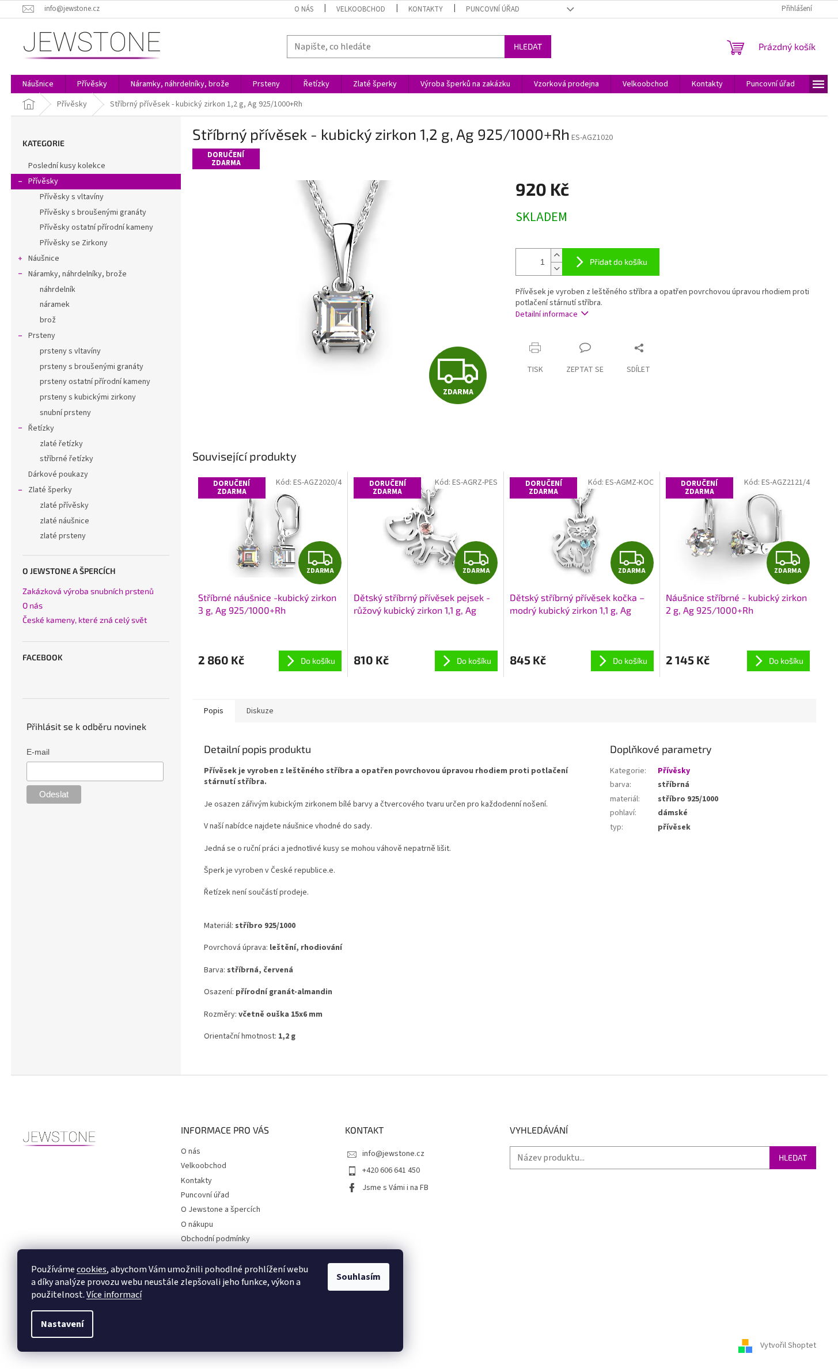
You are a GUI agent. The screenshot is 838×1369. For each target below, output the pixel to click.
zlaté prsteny (63, 536)
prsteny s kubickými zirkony (88, 397)
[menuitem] (38, 84)
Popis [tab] (213, 711)
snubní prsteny (65, 413)
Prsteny (41, 335)
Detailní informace (546, 314)
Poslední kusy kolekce (66, 166)
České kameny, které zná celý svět (84, 619)
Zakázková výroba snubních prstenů (88, 591)
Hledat (528, 46)
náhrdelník (57, 289)
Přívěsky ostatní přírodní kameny (96, 227)
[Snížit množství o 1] (556, 268)
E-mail (38, 751)
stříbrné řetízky (66, 459)
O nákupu (197, 1224)
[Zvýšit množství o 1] (556, 255)
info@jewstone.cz (393, 1153)
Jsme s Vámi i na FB (395, 1187)
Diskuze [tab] (260, 711)
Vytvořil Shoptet (788, 1345)
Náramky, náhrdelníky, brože (77, 274)
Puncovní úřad (493, 9)
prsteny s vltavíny (70, 351)
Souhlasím (358, 1277)
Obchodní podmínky (215, 1239)
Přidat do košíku (618, 262)
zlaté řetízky (61, 444)
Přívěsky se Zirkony (74, 243)
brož (48, 320)
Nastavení (62, 1324)
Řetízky (41, 428)
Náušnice (43, 258)
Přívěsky (43, 181)
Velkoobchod (360, 9)
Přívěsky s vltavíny (72, 197)
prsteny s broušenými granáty (91, 366)
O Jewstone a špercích (220, 1209)
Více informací (114, 1294)
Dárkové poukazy (58, 474)
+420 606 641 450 (391, 1170)
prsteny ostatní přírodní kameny (95, 381)
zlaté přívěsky (64, 505)
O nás (303, 9)
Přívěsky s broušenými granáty (93, 212)
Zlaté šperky (50, 490)
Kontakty (425, 9)
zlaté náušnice (64, 521)
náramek (55, 304)
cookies (92, 1269)
